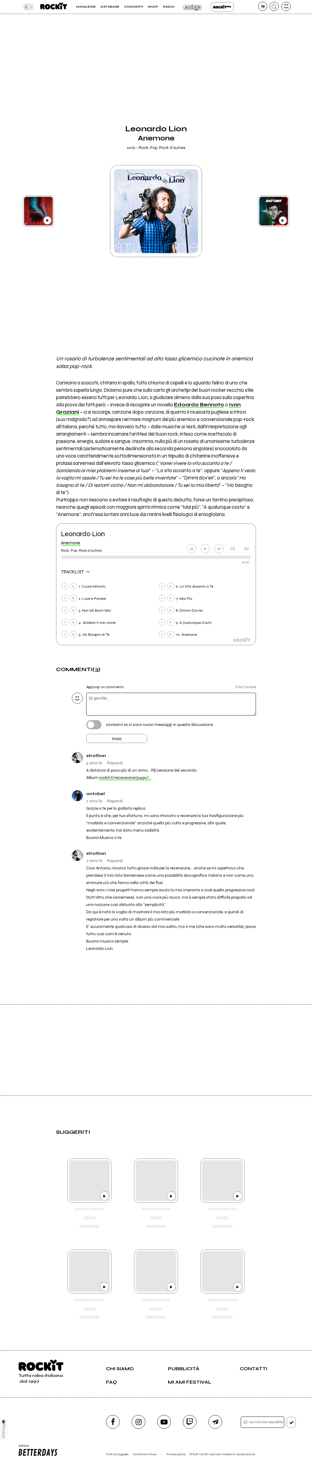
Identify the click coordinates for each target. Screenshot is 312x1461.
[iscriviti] (291, 1422)
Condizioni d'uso (145, 1454)
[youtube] (164, 1422)
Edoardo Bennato (199, 405)
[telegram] (215, 1422)
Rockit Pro (222, 7)
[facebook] (113, 1422)
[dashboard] (286, 6)
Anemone (70, 543)
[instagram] (138, 1422)
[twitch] (190, 1422)
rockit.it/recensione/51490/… (125, 777)
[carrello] (262, 6)
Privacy (3, 1431)
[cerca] (274, 6)
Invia (117, 738)
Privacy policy (176, 1454)
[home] (53, 7)
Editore (22, 1447)
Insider (192, 7)
